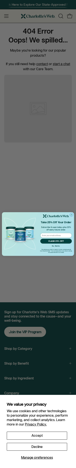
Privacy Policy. (36, 424)
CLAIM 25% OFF (56, 241)
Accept (37, 435)
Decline (37, 447)
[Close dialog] (71, 214)
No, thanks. (56, 246)
